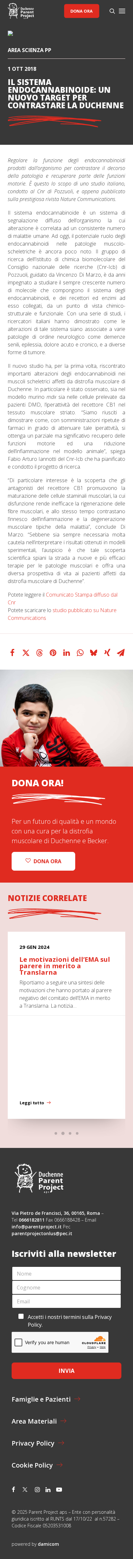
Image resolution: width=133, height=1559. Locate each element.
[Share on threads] (39, 652)
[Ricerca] (109, 11)
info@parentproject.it (37, 1227)
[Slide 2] (62, 1133)
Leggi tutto (32, 1103)
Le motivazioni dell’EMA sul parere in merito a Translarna (64, 966)
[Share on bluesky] (93, 652)
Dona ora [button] (47, 861)
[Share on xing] (107, 652)
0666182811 (32, 1220)
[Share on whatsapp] (80, 652)
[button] (122, 11)
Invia (66, 1370)
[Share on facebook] (12, 652)
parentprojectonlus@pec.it (43, 1233)
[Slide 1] (55, 1133)
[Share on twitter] (25, 652)
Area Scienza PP (29, 50)
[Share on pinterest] (52, 652)
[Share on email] (120, 652)
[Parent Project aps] (21, 11)
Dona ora (81, 11)
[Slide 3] (70, 1133)
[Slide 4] (77, 1133)
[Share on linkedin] (66, 652)
